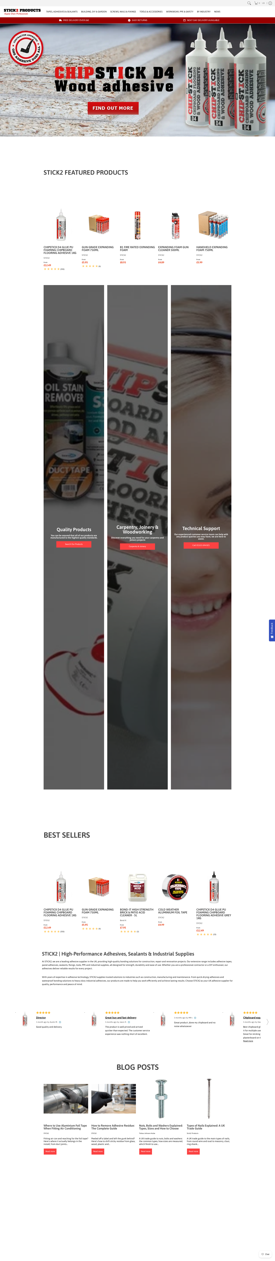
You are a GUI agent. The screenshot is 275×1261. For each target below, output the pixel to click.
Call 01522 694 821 (201, 545)
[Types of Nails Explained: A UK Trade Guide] (209, 1098)
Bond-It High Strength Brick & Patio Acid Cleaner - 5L (136, 912)
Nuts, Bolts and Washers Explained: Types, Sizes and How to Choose (161, 1127)
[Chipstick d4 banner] (137, 80)
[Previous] (133, 132)
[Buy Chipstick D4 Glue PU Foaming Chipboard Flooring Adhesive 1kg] (61, 225)
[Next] (141, 132)
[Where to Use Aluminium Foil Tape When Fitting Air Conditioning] (66, 1098)
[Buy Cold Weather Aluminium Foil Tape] (175, 887)
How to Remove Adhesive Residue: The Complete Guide (113, 1127)
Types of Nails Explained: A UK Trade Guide (206, 1127)
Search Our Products (74, 544)
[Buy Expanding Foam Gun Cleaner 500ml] (175, 225)
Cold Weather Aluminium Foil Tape (172, 911)
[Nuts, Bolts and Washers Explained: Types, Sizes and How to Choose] (161, 1098)
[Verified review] (60, 1022)
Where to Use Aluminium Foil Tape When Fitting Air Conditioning (65, 1127)
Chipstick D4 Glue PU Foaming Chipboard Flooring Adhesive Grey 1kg (213, 914)
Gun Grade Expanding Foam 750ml (98, 248)
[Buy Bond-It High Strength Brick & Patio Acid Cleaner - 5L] (137, 887)
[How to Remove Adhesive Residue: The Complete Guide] (113, 1098)
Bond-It (123, 920)
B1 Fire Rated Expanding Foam (137, 248)
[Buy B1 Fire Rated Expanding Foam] (137, 225)
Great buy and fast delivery (120, 1017)
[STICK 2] (22, 11)
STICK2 (47, 258)
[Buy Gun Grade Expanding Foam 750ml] (99, 225)
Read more (50, 1151)
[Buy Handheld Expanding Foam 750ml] (213, 225)
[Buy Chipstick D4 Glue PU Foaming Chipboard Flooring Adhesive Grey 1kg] (213, 887)
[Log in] (270, 3)
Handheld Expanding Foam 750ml (212, 248)
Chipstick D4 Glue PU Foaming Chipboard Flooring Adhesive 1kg (60, 250)
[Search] (249, 3)
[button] (268, 1021)
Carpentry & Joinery (137, 546)
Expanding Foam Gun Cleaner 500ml (173, 248)
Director (41, 1017)
